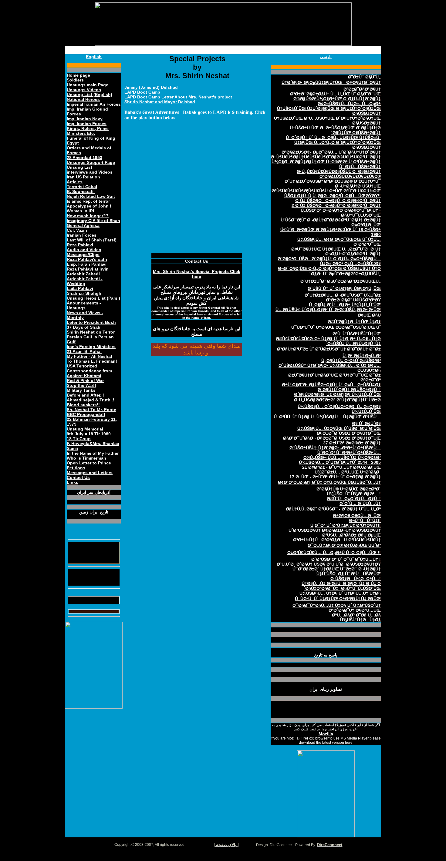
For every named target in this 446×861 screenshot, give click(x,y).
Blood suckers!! (83, 404)
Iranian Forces (81, 235)
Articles (75, 181)
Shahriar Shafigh (84, 293)
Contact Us (78, 477)
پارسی (326, 56)
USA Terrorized (82, 366)
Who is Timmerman (86, 458)
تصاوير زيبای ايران (325, 689)
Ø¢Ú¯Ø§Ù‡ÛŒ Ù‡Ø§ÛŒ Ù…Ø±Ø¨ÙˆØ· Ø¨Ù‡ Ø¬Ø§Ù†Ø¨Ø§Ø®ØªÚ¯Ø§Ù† (336, 251)
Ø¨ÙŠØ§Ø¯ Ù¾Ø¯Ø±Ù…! (355, 578)
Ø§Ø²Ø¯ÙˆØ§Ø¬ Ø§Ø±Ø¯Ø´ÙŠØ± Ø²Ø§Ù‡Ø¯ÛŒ (332, 438)
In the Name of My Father (93, 453)
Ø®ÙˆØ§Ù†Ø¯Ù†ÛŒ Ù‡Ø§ (354, 321)
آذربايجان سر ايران (93, 492)
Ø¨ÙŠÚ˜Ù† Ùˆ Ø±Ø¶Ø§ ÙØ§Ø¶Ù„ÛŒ (344, 288)
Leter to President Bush (91, 322)
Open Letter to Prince (89, 462)
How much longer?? (88, 215)
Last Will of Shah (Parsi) (92, 240)
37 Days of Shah (83, 327)
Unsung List (79, 167)
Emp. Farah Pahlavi (86, 264)
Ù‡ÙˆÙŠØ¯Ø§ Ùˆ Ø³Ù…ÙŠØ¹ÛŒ (348, 573)
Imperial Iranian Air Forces (94, 104)
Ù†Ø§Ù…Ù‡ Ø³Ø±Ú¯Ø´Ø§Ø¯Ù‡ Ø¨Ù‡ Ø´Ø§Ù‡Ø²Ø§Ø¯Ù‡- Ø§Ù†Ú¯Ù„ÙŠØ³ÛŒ (341, 586)
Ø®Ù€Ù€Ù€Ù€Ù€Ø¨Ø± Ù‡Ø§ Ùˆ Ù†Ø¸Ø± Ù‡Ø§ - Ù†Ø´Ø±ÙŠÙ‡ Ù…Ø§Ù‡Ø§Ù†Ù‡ (328, 341)
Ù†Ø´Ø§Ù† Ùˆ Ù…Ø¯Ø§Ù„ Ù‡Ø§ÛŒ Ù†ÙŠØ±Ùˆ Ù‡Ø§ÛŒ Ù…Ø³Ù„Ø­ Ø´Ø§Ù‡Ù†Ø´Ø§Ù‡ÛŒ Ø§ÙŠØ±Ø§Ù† (333, 142)
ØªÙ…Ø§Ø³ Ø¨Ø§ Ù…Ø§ (356, 615)
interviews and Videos (90, 172)
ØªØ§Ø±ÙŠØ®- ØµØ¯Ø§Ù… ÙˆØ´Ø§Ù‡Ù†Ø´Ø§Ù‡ (331, 152)
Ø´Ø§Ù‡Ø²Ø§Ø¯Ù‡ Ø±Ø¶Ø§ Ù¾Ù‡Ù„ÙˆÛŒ (337, 394)
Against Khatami (84, 375)
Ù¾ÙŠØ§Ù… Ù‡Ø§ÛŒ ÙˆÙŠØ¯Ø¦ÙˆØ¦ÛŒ (339, 428)
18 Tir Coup (79, 438)
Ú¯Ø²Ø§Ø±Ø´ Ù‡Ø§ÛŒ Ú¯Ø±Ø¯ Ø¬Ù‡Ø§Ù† (336, 569)
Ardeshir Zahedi (83, 273)
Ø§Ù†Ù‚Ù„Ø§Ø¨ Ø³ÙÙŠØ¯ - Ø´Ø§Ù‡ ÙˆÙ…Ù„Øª (333, 509)
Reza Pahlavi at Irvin (88, 269)
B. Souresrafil (81, 191)
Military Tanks (81, 390)
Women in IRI (80, 210)
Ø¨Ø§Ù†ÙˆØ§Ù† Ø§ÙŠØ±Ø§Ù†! (349, 389)
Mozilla (326, 733)
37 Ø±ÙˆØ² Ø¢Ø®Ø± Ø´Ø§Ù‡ (352, 442)
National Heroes (83, 99)
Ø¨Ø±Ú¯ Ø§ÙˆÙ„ (364, 77)
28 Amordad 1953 (84, 157)
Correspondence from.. (90, 370)
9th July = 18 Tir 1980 (89, 433)
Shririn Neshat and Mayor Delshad (159, 101)
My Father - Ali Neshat (89, 356)
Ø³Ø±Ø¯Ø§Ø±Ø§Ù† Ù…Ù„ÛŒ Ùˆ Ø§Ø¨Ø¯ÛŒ (335, 93)
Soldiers (75, 80)
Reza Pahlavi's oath (87, 259)
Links (72, 482)
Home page (78, 75)
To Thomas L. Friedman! (92, 361)
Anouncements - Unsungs (84, 305)
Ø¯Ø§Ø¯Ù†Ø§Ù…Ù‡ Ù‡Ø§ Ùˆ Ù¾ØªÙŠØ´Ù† (336, 605)
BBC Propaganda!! (86, 414)
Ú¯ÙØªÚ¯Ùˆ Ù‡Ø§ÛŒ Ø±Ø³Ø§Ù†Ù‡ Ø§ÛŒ (338, 598)
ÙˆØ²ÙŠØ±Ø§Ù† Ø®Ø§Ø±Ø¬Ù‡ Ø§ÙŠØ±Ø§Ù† (335, 530)
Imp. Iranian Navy (85, 118)
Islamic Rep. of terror (88, 201)
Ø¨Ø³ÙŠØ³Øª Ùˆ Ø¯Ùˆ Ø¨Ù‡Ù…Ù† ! (346, 559)
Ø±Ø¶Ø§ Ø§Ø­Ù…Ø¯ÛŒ (357, 515)
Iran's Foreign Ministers (91, 346)
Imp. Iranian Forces (86, 123)
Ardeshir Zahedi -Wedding (85, 281)
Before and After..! (85, 395)
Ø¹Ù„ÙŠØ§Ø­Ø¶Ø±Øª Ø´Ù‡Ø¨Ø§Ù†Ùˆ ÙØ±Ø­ (337, 399)
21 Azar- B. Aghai (84, 351)
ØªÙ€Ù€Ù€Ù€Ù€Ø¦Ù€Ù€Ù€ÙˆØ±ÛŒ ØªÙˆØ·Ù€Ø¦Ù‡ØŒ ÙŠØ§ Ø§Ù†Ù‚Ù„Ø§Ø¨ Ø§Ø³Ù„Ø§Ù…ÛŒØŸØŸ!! (326, 193)
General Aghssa (83, 225)
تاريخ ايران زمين (93, 512)
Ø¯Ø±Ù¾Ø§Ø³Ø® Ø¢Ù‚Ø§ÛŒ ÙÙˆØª (344, 545)
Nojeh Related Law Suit (91, 196)
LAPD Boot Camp (142, 92)
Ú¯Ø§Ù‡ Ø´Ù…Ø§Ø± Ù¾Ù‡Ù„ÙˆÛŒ (345, 304)
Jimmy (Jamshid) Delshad (151, 87)
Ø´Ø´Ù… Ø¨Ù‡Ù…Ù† (360, 503)
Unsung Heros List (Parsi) (93, 298)
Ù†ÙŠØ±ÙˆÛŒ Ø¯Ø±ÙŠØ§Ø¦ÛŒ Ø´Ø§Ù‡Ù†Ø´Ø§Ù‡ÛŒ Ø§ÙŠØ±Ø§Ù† (335, 130)
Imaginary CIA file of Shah (93, 220)
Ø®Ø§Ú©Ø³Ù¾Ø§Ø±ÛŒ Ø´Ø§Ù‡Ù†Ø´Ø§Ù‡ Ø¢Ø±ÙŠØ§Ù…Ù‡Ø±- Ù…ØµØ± (337, 101)
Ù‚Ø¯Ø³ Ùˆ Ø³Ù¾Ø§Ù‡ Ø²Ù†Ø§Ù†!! (345, 525)
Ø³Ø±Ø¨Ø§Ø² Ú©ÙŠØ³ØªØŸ (353, 300)
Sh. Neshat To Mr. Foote (91, 409)
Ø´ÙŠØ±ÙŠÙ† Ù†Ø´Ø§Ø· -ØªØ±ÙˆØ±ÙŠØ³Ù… (335, 447)
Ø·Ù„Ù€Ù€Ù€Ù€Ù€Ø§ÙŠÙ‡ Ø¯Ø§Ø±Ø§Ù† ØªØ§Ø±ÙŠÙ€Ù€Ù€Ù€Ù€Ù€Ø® (339, 174)
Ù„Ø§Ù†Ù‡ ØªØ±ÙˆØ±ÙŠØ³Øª (351, 360)
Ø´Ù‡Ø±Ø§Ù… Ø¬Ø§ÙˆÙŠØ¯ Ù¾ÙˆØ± (343, 295)
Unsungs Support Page (91, 162)
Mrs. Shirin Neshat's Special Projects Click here (196, 274)
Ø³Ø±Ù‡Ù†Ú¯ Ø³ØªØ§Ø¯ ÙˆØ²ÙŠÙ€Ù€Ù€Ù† (337, 539)
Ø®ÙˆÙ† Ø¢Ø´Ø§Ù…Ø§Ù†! (354, 498)
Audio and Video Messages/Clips (84, 252)
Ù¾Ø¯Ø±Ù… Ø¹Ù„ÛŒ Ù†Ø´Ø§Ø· (348, 472)
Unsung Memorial (85, 429)
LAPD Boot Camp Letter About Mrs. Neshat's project (178, 97)
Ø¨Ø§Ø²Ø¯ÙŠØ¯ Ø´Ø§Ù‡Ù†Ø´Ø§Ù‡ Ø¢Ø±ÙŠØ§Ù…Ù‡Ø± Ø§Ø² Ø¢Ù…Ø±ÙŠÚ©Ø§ (329, 261)
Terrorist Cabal (82, 186)
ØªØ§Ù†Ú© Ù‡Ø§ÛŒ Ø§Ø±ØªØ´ (348, 489)
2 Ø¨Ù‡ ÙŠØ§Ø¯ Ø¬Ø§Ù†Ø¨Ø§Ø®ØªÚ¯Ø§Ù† (336, 205)
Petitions (76, 467)
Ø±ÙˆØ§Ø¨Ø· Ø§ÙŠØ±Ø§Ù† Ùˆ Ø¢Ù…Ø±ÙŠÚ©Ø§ (331, 384)
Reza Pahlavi (80, 244)
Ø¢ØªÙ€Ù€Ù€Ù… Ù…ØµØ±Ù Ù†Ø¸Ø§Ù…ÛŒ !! (334, 552)
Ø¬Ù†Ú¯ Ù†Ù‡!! (365, 520)
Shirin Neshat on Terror (91, 332)
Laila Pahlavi (80, 288)
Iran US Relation (83, 177)
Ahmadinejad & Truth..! (90, 399)
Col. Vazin (77, 230)
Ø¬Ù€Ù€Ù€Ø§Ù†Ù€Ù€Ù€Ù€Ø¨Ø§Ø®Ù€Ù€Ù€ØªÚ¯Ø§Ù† (326, 157)
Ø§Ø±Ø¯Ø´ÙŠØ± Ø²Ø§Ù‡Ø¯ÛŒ (349, 433)
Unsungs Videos (84, 89)
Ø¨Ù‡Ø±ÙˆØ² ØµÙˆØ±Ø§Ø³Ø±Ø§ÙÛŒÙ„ (340, 281)
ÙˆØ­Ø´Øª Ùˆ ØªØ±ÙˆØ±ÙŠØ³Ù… (349, 452)
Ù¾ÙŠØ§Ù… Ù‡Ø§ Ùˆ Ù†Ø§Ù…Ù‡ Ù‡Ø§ (340, 593)
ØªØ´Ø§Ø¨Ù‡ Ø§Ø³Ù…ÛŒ (355, 610)
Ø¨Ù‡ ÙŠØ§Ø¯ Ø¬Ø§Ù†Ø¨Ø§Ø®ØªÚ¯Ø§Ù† (338, 200)
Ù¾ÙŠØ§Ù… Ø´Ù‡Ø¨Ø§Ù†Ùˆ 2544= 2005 (340, 462)
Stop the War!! (81, 385)
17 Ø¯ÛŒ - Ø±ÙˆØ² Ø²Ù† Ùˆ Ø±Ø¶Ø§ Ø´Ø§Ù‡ (335, 476)
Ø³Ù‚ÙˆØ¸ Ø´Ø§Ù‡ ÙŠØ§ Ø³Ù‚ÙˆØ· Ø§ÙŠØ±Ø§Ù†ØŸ (329, 564)
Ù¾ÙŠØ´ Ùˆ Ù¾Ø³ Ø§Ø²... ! (354, 493)
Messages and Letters (90, 472)
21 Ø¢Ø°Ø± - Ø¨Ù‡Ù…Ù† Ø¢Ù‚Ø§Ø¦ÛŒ (341, 467)
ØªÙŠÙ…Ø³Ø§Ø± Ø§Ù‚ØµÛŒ (351, 535)
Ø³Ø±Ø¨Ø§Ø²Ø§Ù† (362, 89)
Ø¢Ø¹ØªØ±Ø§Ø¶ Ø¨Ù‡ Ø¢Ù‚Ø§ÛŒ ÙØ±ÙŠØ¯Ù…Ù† (329, 482)
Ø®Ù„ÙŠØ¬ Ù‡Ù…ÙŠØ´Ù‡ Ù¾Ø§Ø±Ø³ (342, 457)
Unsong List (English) (89, 94)
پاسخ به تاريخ (325, 655)
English (94, 56)
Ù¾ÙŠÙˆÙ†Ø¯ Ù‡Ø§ (360, 619)
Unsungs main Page (87, 84)
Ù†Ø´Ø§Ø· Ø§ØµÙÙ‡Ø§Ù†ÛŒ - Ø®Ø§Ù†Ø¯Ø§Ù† (331, 82)
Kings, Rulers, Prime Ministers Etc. (88, 131)
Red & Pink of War (85, 380)
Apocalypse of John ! (89, 206)
